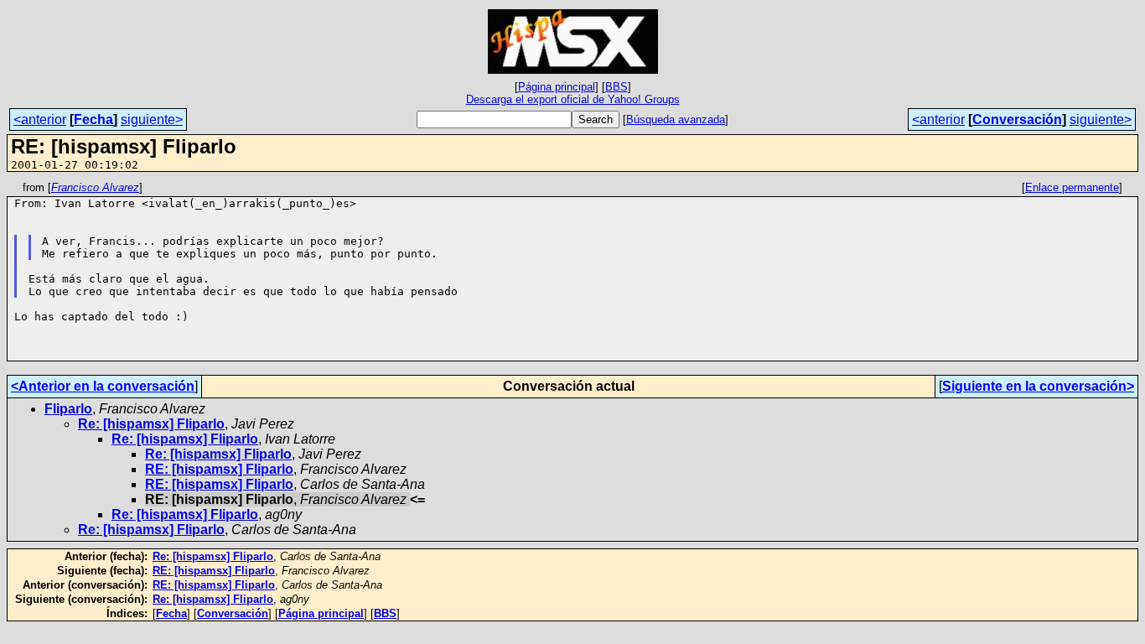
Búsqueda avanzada (675, 119)
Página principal (556, 86)
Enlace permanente (1072, 187)
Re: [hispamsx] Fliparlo (151, 424)
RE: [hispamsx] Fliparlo (219, 469)
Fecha (93, 119)
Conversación (1017, 119)
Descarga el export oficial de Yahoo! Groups (573, 99)
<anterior (39, 119)
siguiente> (152, 119)
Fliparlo (68, 409)
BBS (616, 86)
